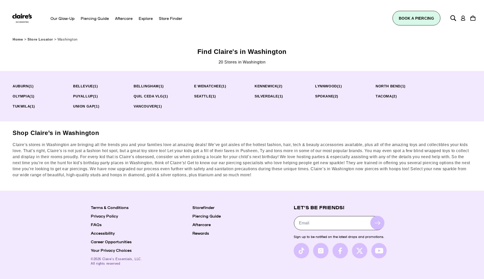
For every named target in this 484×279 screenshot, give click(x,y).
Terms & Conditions (110, 207)
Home (18, 39)
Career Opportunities (111, 241)
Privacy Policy (104, 216)
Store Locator (40, 39)
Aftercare (201, 224)
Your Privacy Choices (111, 250)
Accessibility (103, 233)
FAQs (96, 224)
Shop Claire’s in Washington (56, 132)
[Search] (453, 18)
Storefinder (203, 207)
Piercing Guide (206, 216)
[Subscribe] (377, 223)
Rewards (200, 233)
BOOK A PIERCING (416, 18)
